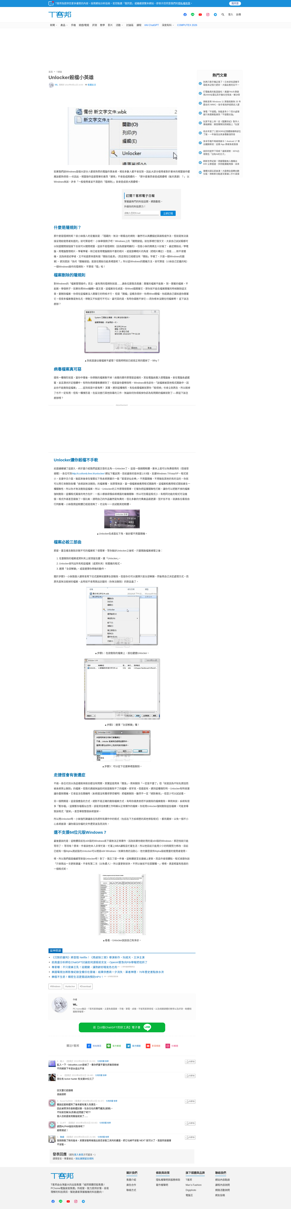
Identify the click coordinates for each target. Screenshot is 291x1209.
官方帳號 (116, 1046)
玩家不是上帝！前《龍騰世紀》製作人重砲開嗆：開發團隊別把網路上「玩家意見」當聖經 (221, 124)
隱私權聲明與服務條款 (168, 1179)
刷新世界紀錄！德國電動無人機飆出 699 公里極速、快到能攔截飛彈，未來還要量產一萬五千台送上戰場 (221, 164)
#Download (85, 986)
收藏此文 (92, 85)
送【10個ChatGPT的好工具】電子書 (116, 1027)
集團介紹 (131, 1179)
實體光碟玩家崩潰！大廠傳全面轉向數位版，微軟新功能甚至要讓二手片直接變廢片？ (221, 174)
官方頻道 (136, 1046)
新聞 (52, 25)
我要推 (190, 1062)
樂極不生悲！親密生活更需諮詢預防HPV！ (78, 976)
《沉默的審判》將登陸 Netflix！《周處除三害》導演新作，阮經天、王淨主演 (98, 957)
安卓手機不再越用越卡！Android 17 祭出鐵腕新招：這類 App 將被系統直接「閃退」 (221, 144)
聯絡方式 (131, 1190)
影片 (110, 25)
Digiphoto (191, 1190)
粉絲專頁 (97, 1046)
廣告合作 (131, 1185)
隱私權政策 (184, 3)
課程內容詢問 (222, 1185)
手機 (73, 25)
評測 (94, 25)
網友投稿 (220, 1195)
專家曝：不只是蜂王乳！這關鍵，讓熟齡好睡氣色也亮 (84, 967)
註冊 (238, 14)
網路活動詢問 (222, 1190)
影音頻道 (156, 1046)
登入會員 (78, 1154)
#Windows (55, 986)
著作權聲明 (162, 1185)
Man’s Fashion (194, 1185)
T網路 (59, 72)
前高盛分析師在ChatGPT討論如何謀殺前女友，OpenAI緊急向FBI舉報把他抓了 (99, 962)
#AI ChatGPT (151, 25)
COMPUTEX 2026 (187, 25)
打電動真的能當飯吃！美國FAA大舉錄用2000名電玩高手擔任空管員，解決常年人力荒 (221, 94)
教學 (102, 25)
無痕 (62, 1137)
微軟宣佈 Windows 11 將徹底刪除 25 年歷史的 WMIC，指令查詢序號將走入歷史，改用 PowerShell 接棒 (222, 104)
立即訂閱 (168, 213)
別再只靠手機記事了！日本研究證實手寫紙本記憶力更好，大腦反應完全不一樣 (221, 85)
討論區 (130, 25)
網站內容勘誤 (222, 1179)
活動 (118, 25)
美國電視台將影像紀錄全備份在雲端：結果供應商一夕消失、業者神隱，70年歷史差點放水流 (108, 972)
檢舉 (107, 1061)
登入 (230, 14)
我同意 (235, 3)
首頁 (50, 72)
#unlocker (70, 986)
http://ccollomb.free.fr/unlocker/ (88, 473)
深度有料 (167, 25)
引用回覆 (101, 1061)
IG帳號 (175, 1046)
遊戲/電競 (84, 25)
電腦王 (189, 1195)
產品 (62, 25)
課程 (139, 25)
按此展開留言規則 (84, 1158)
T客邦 (189, 1179)
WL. (57, 85)
